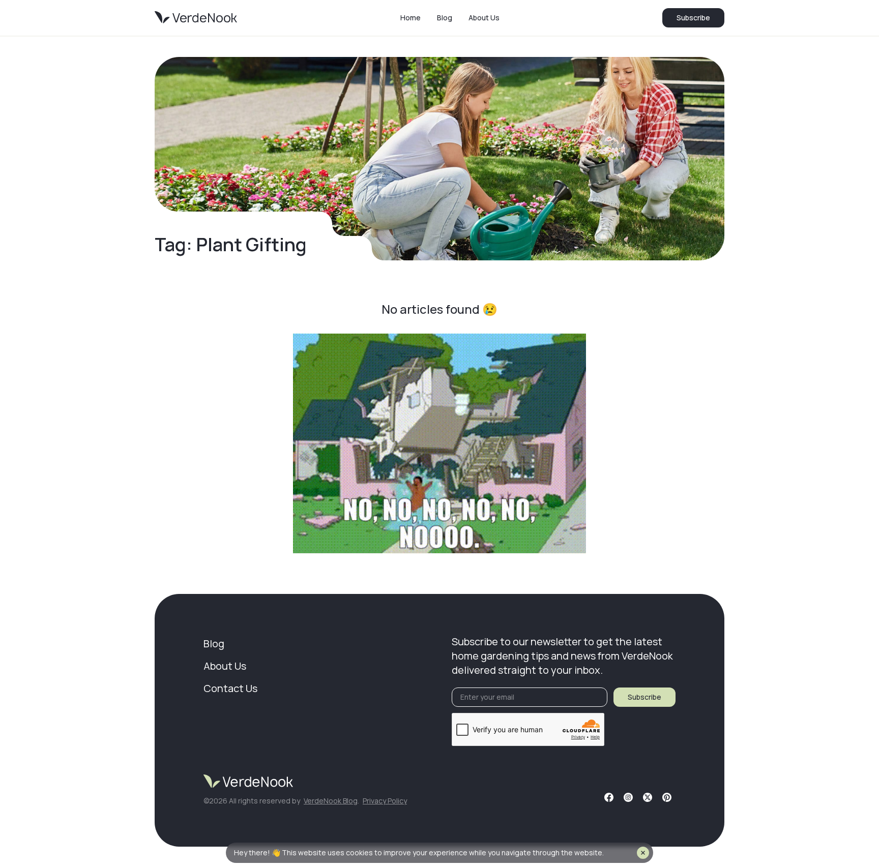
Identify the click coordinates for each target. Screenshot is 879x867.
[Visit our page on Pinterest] (667, 797)
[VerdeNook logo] (196, 18)
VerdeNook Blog (331, 800)
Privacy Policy (385, 800)
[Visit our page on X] (647, 797)
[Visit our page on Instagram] (628, 797)
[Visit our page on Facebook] (609, 797)
